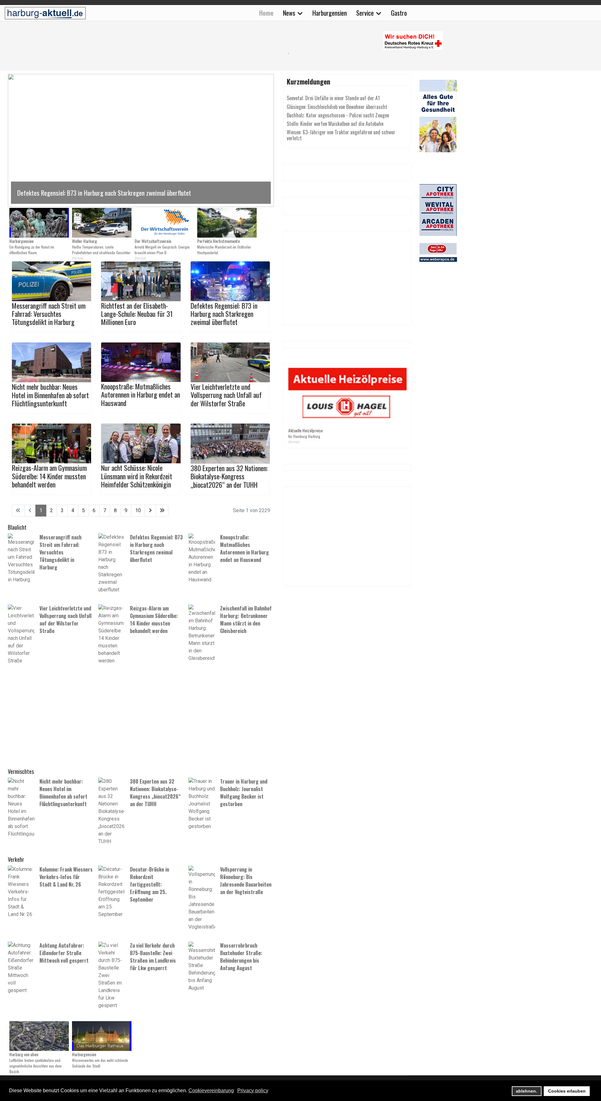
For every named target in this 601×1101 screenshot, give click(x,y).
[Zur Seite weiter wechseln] (150, 511)
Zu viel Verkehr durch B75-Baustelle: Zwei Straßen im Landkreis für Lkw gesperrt (153, 957)
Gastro (399, 13)
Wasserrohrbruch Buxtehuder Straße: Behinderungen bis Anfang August (241, 957)
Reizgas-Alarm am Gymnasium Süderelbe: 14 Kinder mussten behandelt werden (49, 476)
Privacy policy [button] (252, 1090)
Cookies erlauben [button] (567, 1090)
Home (266, 13)
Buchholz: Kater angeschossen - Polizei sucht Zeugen (338, 115)
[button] (141, 140)
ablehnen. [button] (526, 1090)
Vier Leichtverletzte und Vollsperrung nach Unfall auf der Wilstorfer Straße (226, 395)
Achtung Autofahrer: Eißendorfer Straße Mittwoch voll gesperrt (64, 953)
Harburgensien (329, 13)
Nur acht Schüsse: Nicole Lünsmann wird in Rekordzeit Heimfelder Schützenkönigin (136, 476)
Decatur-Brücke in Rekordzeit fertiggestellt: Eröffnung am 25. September (149, 884)
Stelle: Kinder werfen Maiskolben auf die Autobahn (335, 123)
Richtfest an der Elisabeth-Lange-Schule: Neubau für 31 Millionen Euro (137, 314)
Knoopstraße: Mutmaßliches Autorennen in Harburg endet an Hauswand (140, 394)
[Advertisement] (144, 53)
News (289, 13)
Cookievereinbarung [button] (211, 1090)
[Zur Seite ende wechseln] (162, 511)
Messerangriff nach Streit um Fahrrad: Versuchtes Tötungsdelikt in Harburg (48, 314)
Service (365, 13)
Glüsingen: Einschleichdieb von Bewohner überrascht (337, 107)
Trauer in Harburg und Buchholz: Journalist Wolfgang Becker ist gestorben (243, 793)
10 (138, 510)
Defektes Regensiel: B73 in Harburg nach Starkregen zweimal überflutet (224, 314)
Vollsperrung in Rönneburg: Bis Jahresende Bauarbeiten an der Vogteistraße (245, 881)
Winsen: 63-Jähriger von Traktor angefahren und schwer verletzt (341, 135)
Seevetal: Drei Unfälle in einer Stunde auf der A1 (333, 98)
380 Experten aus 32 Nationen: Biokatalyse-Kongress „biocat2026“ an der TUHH (229, 476)
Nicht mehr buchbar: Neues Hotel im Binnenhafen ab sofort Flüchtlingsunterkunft (50, 395)
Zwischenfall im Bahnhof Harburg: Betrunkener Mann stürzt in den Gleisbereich (246, 620)
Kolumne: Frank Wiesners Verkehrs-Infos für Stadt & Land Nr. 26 (66, 877)
